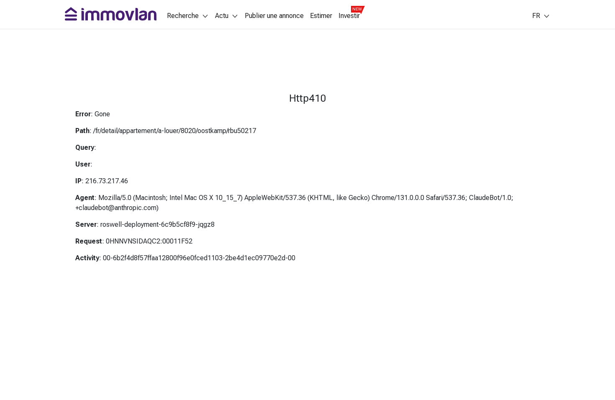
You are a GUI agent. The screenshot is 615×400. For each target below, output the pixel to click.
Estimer (321, 16)
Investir (349, 16)
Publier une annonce (274, 16)
